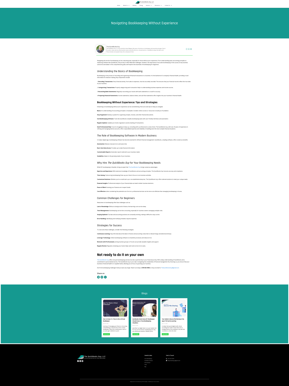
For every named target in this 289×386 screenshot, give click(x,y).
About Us (125, 5)
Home (118, 5)
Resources (157, 5)
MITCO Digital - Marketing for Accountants (150, 381)
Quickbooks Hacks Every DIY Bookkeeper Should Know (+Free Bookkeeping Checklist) (143, 321)
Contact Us (167, 5)
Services (148, 5)
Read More (106, 334)
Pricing (141, 5)
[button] (98, 277)
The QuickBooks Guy (134, 167)
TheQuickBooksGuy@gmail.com (170, 268)
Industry (134, 5)
